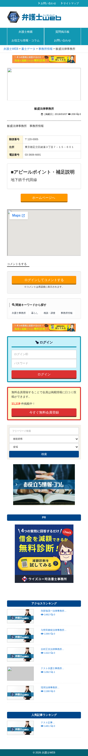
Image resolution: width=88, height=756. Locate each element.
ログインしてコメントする (44, 280)
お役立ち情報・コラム (25, 40)
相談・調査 (49, 313)
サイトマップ (71, 3)
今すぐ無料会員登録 (44, 412)
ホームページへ (44, 198)
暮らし (34, 313)
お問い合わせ (48, 3)
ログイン (44, 374)
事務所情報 (67, 313)
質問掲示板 (62, 31)
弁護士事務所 (19, 313)
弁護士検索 (26, 31)
